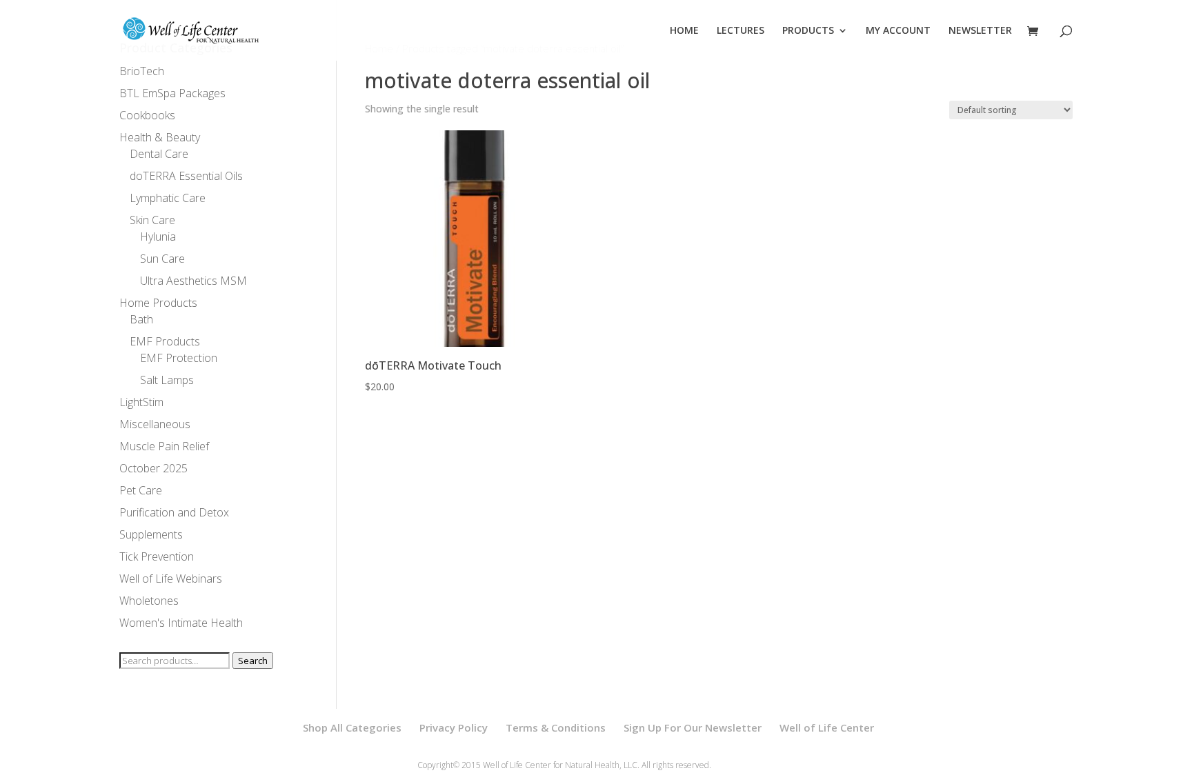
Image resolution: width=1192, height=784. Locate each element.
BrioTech (141, 71)
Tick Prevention (156, 556)
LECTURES (740, 31)
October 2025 (153, 468)
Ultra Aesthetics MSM (193, 280)
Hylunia (158, 236)
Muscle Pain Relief (164, 446)
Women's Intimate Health (181, 622)
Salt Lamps (167, 380)
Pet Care (140, 490)
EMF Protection (178, 357)
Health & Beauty (159, 137)
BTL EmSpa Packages (172, 93)
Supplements (151, 534)
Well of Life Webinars (170, 578)
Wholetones (149, 600)
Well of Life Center (826, 727)
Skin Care (152, 220)
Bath (141, 319)
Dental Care (159, 153)
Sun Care (162, 258)
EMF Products (165, 341)
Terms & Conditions (556, 727)
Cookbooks (147, 115)
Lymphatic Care (168, 197)
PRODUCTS (808, 31)
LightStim (141, 402)
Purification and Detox (174, 512)
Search (253, 660)
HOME (684, 31)
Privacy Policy (453, 727)
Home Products (158, 302)
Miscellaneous (154, 424)
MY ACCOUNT (898, 31)
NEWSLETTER (980, 31)
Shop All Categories (352, 727)
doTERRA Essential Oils (186, 175)
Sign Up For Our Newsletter (693, 727)
